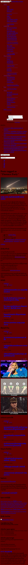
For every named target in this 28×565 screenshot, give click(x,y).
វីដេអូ (5, 87)
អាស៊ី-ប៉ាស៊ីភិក (10, 9)
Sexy (3, 509)
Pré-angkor (16, 503)
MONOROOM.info (20, 257)
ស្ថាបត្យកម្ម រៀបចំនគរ (12, 28)
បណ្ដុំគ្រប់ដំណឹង (10, 24)
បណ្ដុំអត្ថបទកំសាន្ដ (11, 107)
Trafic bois (16, 509)
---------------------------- (12, 13)
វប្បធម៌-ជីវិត (6, 26)
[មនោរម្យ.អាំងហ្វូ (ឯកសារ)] (16, 1)
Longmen (17, 505)
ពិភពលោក (9, 11)
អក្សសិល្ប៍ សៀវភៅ (11, 34)
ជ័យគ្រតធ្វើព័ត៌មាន (11, 99)
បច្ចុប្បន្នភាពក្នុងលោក (8, 241)
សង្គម (8, 16)
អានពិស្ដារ (3, 244)
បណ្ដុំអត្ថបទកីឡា (10, 66)
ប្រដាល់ (8, 59)
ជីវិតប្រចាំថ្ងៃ (9, 46)
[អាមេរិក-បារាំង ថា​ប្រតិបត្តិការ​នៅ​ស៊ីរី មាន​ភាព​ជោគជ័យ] (14, 193)
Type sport (15, 507)
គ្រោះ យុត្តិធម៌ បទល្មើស (12, 19)
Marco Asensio (4, 501)
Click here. (17, 122)
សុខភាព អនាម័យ (11, 47)
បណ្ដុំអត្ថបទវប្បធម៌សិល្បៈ (13, 43)
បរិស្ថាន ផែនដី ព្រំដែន (12, 21)
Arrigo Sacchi (4, 505)
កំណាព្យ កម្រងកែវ (11, 102)
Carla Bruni (23, 509)
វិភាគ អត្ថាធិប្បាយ (11, 77)
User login (9, 109)
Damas (11, 511)
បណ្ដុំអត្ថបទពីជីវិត (11, 54)
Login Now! (9, 119)
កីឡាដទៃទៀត (10, 62)
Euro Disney (3, 507)
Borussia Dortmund (11, 513)
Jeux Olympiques (16, 504)
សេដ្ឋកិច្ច (9, 18)
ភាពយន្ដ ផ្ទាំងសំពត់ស (12, 38)
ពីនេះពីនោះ (9, 95)
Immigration (5, 511)
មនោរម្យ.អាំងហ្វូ (12, 235)
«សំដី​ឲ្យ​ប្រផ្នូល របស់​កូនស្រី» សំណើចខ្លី (14, 466)
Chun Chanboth (11, 506)
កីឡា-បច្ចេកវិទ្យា (7, 56)
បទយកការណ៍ (10, 82)
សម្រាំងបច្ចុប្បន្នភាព (9, 239)
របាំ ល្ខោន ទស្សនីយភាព (12, 33)
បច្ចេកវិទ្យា (9, 69)
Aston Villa (23, 504)
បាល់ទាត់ (9, 57)
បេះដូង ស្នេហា (10, 51)
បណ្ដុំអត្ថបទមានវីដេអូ (12, 89)
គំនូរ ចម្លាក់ (9, 29)
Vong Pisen (22, 505)
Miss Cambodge (8, 504)
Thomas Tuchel (23, 503)
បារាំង (8, 8)
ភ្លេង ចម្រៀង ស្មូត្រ (11, 31)
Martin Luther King (18, 511)
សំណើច (9, 104)
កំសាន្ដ (5, 90)
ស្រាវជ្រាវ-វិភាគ (7, 75)
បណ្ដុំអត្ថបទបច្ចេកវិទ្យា (12, 73)
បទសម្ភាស (9, 80)
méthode (2, 504)
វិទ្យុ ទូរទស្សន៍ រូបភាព (11, 36)
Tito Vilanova (10, 503)
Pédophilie (21, 507)
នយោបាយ (9, 14)
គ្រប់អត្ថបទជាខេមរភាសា (20, 239)
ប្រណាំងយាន (10, 61)
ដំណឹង (5, 4)
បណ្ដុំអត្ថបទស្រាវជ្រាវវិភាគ (13, 85)
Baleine (24, 511)
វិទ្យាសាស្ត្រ (9, 70)
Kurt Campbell (9, 507)
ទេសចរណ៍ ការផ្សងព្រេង (12, 94)
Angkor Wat (3, 513)
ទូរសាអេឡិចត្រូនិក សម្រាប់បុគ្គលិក (9, 493)
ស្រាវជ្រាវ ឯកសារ (11, 79)
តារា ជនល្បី (9, 92)
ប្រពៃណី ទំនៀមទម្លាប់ (12, 39)
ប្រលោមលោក (10, 100)
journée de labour (9, 509)
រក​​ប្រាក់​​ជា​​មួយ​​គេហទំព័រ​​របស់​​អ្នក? (8, 481)
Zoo (18, 501)
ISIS (15, 501)
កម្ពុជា (8, 6)
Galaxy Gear (10, 501)
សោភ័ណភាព (10, 49)
